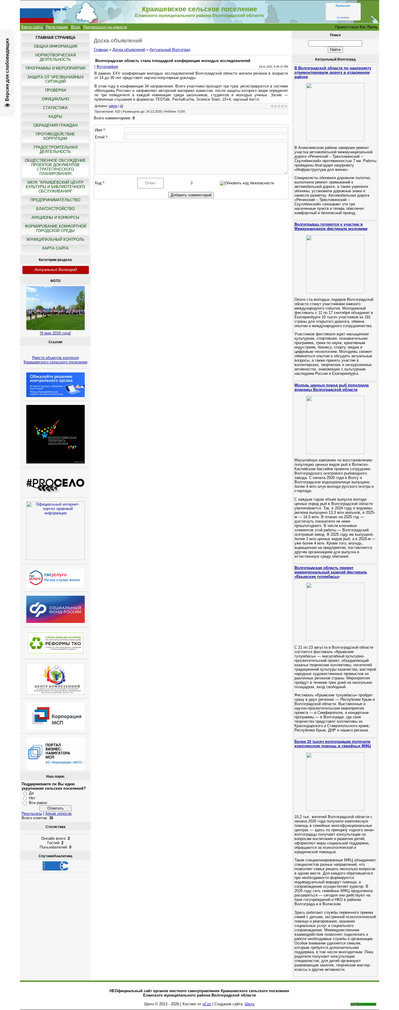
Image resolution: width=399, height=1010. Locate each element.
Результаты (32, 813)
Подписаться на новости (105, 27)
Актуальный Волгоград (55, 269)
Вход (75, 27)
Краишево (343, 5)
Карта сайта (32, 27)
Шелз (249, 1004)
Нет (32, 798)
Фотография (107, 66)
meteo (343, 17)
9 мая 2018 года (55, 333)
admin (113, 106)
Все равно (38, 803)
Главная (101, 49)
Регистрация (57, 27)
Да (31, 793)
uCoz (206, 1004)
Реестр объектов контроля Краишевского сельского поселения (55, 359)
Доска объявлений (128, 49)
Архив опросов (58, 813)
